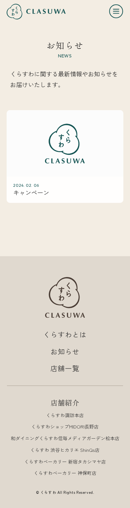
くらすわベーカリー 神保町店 (65, 473)
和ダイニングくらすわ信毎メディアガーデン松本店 (65, 438)
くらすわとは (65, 334)
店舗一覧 (65, 368)
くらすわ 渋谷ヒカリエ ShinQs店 (65, 449)
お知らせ (65, 351)
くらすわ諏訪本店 (65, 415)
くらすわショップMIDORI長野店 (65, 426)
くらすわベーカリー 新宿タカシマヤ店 (65, 461)
